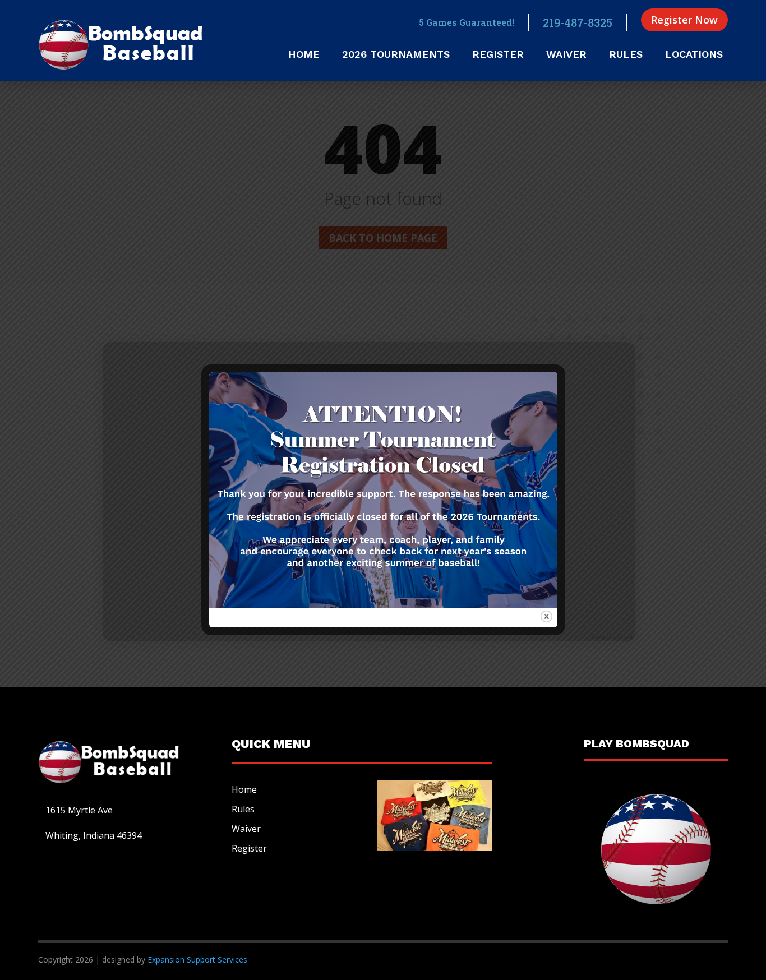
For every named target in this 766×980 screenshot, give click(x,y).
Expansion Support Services (196, 959)
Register (498, 55)
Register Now (684, 19)
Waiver (566, 55)
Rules (626, 55)
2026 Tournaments (396, 55)
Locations (694, 55)
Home (304, 55)
